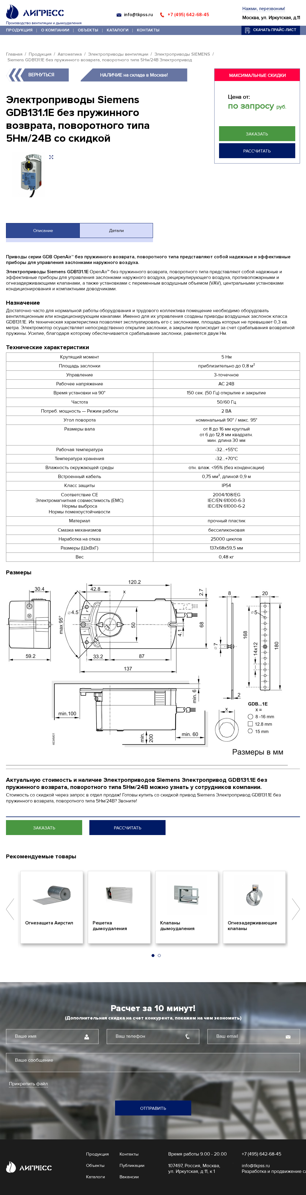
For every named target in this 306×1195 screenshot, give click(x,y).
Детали (116, 230)
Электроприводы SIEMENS (182, 54)
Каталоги (117, 30)
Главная (14, 54)
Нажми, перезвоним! (263, 8)
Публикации (132, 1165)
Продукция (19, 30)
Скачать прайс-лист (274, 30)
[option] (51, 907)
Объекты (88, 30)
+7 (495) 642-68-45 (188, 14)
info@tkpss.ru (138, 14)
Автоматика (70, 54)
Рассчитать (257, 151)
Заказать (257, 134)
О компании (55, 30)
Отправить (153, 1108)
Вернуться (41, 75)
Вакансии (129, 1176)
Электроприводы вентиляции (118, 54)
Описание (43, 230)
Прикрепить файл (28, 1084)
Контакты (148, 30)
